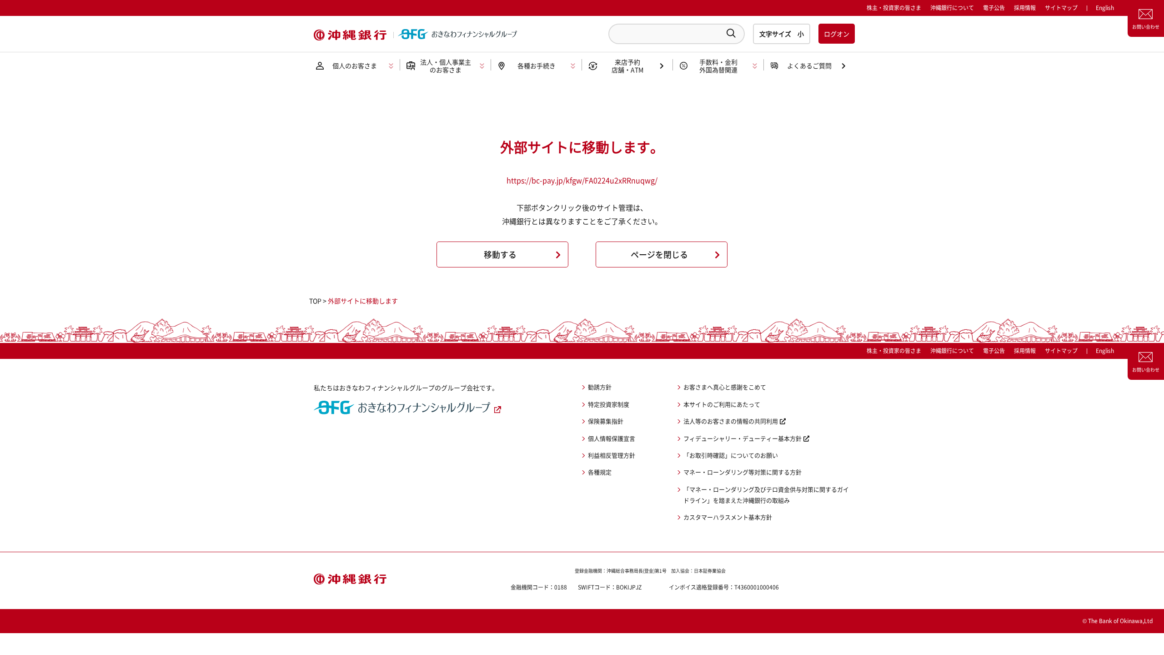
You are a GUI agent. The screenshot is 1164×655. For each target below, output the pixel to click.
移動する (500, 254)
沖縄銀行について (952, 8)
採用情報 (1025, 8)
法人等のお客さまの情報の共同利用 (730, 421)
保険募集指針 (605, 421)
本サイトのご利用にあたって (721, 404)
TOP (315, 300)
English (1105, 351)
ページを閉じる (659, 254)
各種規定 (600, 472)
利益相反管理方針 (611, 455)
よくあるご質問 (809, 65)
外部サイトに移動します (363, 300)
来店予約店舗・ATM (627, 65)
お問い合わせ (1145, 26)
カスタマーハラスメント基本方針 (727, 517)
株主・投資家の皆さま (894, 8)
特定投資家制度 (608, 404)
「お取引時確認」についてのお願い (730, 455)
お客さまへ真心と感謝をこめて (724, 387)
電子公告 (994, 8)
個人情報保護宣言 (611, 438)
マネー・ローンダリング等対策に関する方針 (742, 472)
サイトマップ (1061, 8)
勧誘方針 (600, 387)
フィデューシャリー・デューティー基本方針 (742, 438)
